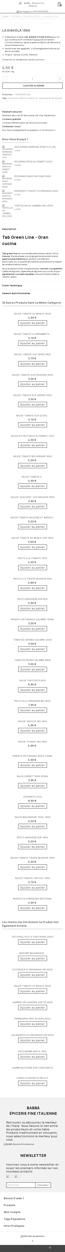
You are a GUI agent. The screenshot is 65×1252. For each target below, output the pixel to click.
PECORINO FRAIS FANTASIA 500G (32, 176)
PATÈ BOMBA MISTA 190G (32, 1051)
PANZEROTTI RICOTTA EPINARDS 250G (36, 190)
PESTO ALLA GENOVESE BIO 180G (32, 700)
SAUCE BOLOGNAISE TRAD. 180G (32, 817)
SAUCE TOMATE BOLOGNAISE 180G (32, 456)
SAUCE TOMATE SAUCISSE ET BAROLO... (32, 517)
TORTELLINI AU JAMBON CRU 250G (33, 205)
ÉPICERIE (16, 16)
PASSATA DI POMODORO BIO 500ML (32, 898)
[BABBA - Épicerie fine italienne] (32, 4)
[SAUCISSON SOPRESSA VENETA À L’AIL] (7, 152)
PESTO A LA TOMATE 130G (32, 558)
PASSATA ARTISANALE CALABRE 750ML (32, 619)
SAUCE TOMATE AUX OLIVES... (32, 415)
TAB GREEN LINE (22, 94)
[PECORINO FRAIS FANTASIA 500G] (7, 181)
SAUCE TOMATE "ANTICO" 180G (32, 878)
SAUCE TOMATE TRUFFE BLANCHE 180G (32, 857)
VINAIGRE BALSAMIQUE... (32, 953)
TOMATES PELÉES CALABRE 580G (32, 660)
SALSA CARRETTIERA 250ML (32, 776)
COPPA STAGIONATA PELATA (32, 1077)
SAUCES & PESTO (31, 16)
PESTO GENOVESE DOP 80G (32, 599)
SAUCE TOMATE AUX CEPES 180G (32, 354)
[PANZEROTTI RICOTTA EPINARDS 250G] (7, 196)
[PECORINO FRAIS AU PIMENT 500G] (7, 167)
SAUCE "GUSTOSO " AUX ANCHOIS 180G (32, 497)
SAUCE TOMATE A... (32, 476)
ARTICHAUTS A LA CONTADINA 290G (32, 936)
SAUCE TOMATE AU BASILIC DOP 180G (32, 537)
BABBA (5, 16)
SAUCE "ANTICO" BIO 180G (32, 721)
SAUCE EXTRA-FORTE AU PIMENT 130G (32, 435)
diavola (58, 98)
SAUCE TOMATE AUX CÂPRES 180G (32, 395)
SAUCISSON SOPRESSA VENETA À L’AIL (35, 146)
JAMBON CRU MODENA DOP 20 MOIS (32, 1002)
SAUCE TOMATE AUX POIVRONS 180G (32, 374)
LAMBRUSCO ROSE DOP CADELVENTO (32, 1067)
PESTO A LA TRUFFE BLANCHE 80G (32, 578)
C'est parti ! (43, 1185)
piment (31, 98)
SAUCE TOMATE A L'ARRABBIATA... (32, 334)
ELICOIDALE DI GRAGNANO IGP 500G (33, 969)
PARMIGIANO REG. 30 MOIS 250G (32, 1018)
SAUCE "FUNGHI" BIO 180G (32, 741)
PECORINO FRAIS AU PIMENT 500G (33, 161)
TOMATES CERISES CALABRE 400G (32, 639)
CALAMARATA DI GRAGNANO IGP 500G (32, 1034)
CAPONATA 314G (32, 796)
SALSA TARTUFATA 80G (32, 680)
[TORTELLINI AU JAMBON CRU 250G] (7, 211)
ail (37, 98)
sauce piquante (46, 98)
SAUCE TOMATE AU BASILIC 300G (32, 313)
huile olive (13, 98)
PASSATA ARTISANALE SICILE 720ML (33, 755)
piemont (23, 98)
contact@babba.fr (47, 130)
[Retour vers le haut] (16, 1248)
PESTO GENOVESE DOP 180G (32, 837)
